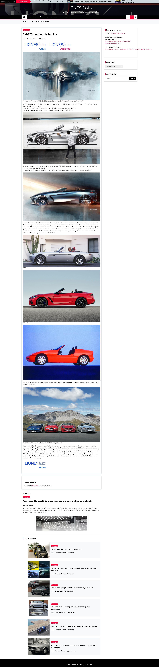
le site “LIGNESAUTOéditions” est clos (40, 17)
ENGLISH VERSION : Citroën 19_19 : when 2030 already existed (74, 626)
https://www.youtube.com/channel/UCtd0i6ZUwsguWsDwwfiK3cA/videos (128, 49)
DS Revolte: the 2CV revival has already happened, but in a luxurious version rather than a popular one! (104, 1)
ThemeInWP (89, 665)
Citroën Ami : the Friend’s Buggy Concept (66, 549)
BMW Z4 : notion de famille (40, 34)
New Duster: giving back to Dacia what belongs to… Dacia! (72, 588)
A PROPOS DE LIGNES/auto (61, 17)
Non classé (26, 30)
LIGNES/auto (79, 7)
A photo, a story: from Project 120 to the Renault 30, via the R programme (73, 646)
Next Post (26, 494)
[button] (128, 17)
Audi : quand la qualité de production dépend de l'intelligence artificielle (58, 501)
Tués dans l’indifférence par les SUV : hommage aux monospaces (70, 608)
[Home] (24, 17)
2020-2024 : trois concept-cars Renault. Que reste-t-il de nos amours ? (74, 569)
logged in (35, 486)
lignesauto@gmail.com (118, 33)
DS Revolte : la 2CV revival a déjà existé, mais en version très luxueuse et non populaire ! (57, 1)
